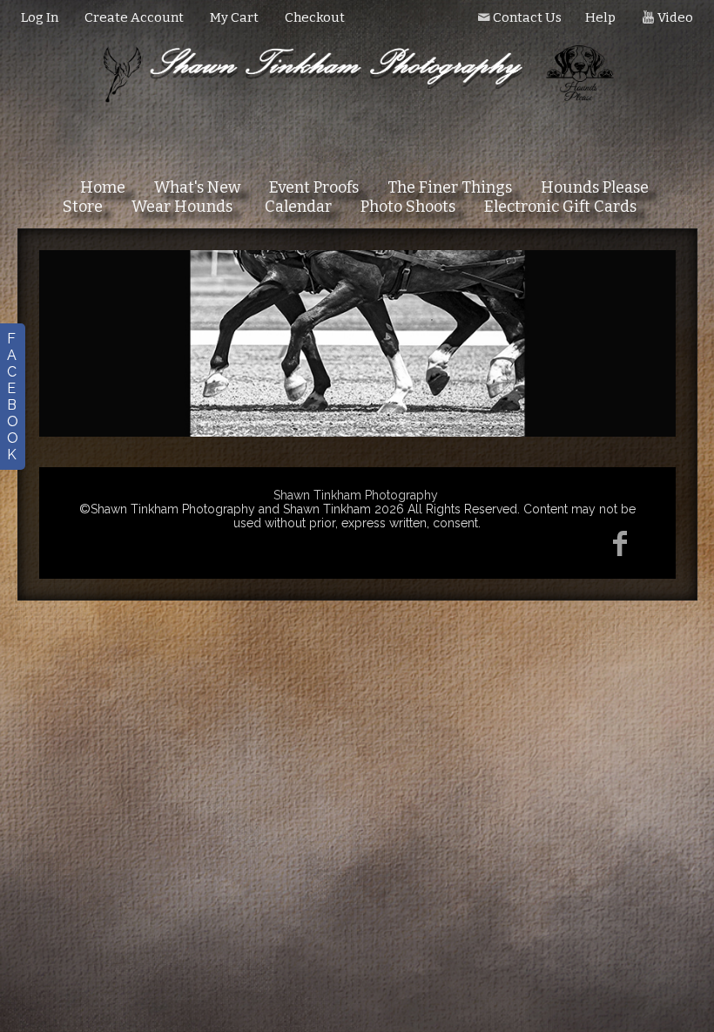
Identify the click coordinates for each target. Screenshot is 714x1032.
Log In (39, 17)
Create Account (134, 17)
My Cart (235, 17)
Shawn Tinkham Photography (355, 495)
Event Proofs (314, 187)
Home (102, 187)
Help (600, 17)
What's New (197, 187)
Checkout (315, 17)
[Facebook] (620, 543)
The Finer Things (449, 187)
